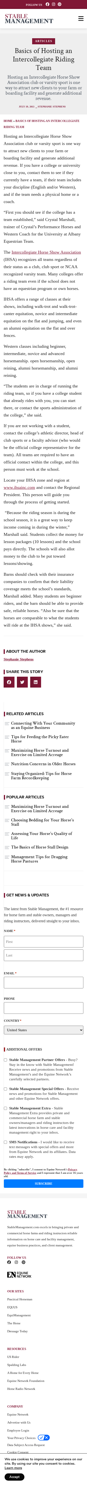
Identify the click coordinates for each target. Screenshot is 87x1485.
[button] (9, 682)
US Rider (13, 1357)
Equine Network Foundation (25, 1381)
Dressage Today (17, 1331)
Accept (14, 1477)
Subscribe (43, 1183)
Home (8, 121)
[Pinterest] (59, 4)
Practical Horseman (19, 1299)
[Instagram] (53, 4)
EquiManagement (19, 1315)
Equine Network (18, 1414)
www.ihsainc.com (19, 487)
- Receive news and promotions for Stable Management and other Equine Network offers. (44, 1093)
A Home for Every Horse (23, 1373)
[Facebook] (47, 4)
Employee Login (18, 1430)
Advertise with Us (18, 1422)
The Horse (14, 1323)
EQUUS (12, 1307)
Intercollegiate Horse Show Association (46, 252)
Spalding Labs (16, 1365)
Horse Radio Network (21, 1389)
